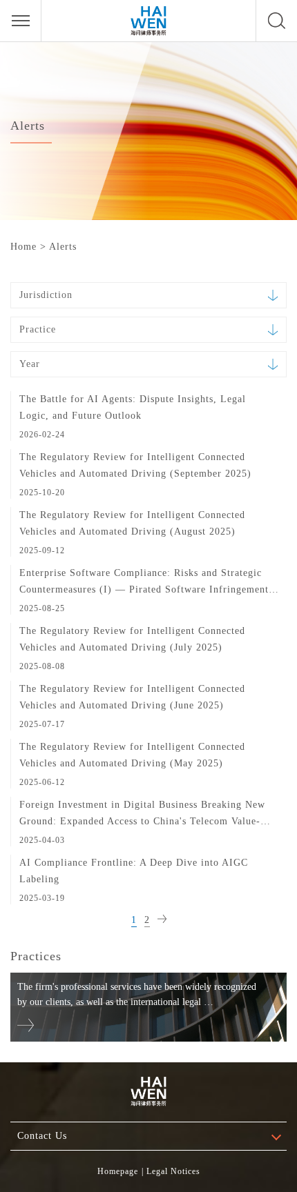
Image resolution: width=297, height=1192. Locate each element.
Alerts (63, 246)
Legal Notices (173, 1171)
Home (23, 246)
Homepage (117, 1171)
